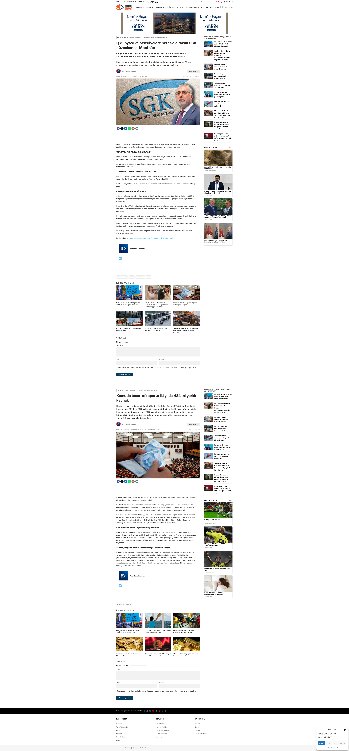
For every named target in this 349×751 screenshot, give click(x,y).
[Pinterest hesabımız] (224, 2)
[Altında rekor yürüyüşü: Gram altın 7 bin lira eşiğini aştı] (186, 644)
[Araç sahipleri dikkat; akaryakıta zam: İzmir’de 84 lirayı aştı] (186, 620)
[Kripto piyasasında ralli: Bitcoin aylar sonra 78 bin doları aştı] (158, 644)
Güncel (191, 76)
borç (132, 277)
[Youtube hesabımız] (219, 2)
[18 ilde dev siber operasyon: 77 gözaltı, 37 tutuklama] (158, 318)
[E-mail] (120, 259)
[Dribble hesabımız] (227, 2)
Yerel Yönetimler (206, 7)
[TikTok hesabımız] (221, 2)
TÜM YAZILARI (193, 71)
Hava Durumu (161, 724)
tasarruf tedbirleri (124, 604)
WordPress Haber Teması (141, 748)
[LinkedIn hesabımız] (229, 2)
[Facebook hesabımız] (144, 711)
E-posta (162, 359)
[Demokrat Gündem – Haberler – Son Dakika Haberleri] (124, 10)
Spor (181, 7)
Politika (175, 7)
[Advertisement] (158, 137)
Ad (118, 359)
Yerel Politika (121, 737)
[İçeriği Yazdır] (136, 128)
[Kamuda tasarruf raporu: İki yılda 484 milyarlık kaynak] (186, 292)
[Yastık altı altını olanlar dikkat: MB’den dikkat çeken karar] (129, 644)
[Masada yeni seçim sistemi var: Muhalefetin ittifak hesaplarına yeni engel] (208, 138)
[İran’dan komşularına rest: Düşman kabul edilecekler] (208, 106)
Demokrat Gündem (129, 71)
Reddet (329, 743)
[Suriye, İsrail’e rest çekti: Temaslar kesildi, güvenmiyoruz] (208, 97)
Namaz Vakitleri (162, 727)
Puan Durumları (161, 734)
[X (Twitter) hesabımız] (213, 2)
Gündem (159, 7)
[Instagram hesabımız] (216, 2)
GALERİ (121, 2)
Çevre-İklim (219, 7)
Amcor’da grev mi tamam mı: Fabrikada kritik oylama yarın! (151, 238)
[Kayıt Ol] (226, 7)
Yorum (120, 346)
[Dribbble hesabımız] (162, 711)
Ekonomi (166, 7)
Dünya (118, 740)
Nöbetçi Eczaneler (162, 730)
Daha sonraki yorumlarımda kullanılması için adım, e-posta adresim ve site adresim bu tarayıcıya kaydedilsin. (156, 367)
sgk (149, 277)
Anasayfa (140, 7)
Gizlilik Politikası (331, 747)
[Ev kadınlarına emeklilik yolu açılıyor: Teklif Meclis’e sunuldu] (158, 620)
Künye (336, 747)
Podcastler (149, 7)
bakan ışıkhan (122, 277)
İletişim (197, 724)
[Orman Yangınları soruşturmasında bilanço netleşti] (129, 318)
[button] (345, 730)
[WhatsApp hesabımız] (232, 2)
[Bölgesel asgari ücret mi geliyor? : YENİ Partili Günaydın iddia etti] (129, 292)
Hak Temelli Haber (192, 7)
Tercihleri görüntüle (339, 743)
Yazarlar (198, 730)
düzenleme (140, 277)
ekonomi (197, 429)
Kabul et (321, 743)
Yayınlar (159, 737)
